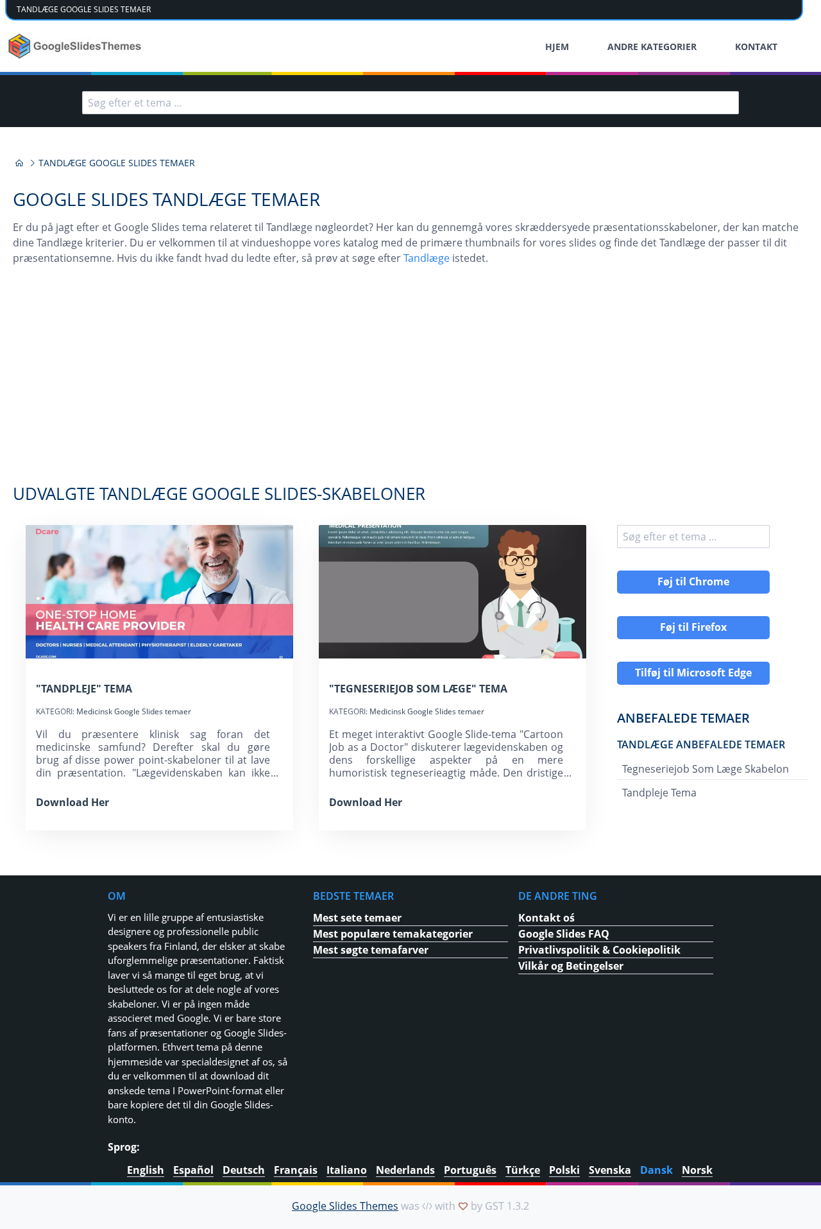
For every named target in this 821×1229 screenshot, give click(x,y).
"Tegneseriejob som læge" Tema (418, 689)
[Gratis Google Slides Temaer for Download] (76, 46)
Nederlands (405, 1170)
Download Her (72, 802)
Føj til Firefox (693, 627)
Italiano (346, 1170)
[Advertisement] (410, 381)
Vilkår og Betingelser (570, 966)
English (145, 1170)
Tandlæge (426, 258)
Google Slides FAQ (563, 934)
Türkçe (522, 1170)
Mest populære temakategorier (393, 934)
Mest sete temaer (357, 918)
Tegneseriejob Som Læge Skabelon (705, 769)
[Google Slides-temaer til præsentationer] (19, 163)
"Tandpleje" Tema (84, 689)
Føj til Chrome (693, 581)
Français (295, 1170)
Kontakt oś (546, 918)
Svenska (610, 1170)
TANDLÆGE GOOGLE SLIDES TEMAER (84, 9)
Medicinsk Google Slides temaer (133, 711)
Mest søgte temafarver (370, 950)
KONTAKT (756, 46)
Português (470, 1170)
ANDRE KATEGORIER (652, 46)
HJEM (557, 46)
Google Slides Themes (345, 1206)
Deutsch (244, 1170)
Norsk (697, 1170)
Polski (564, 1170)
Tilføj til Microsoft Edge (693, 673)
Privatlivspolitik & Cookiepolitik (599, 950)
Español (193, 1170)
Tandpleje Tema (659, 793)
